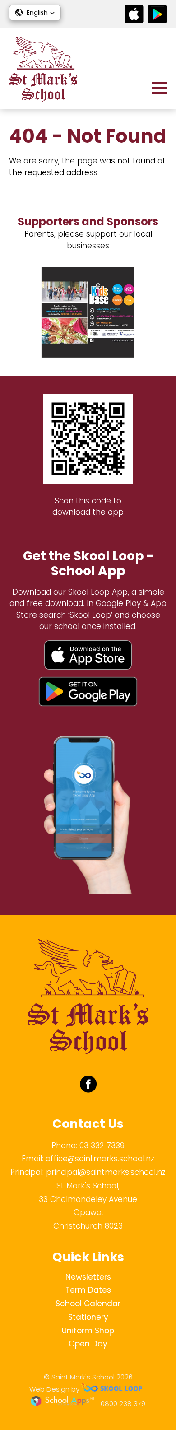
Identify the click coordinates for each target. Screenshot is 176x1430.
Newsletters (88, 1277)
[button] (35, 13)
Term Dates (88, 1290)
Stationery (88, 1317)
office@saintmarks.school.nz (100, 1158)
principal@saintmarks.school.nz (106, 1172)
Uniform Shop (88, 1330)
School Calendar (88, 1303)
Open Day (88, 1343)
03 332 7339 (102, 1145)
